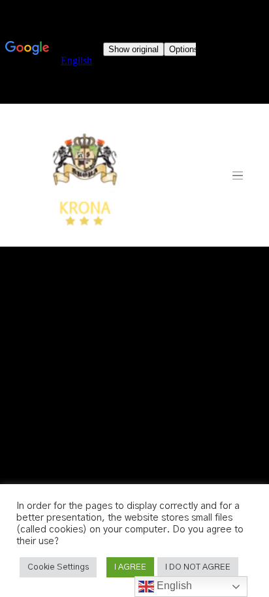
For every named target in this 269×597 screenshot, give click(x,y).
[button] (58, 567)
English (173, 585)
